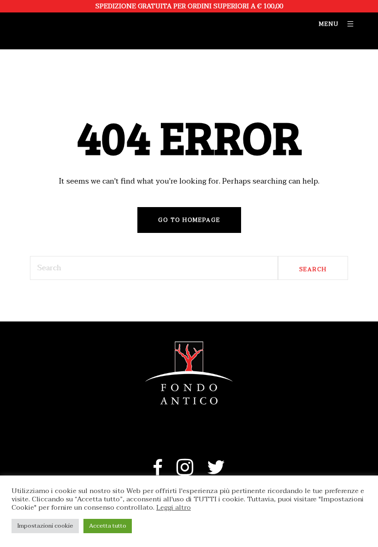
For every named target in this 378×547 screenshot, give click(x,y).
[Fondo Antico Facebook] (158, 472)
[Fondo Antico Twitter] (216, 472)
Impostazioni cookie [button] (45, 526)
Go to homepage (189, 220)
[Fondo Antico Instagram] (185, 472)
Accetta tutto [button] (107, 526)
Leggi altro (173, 508)
